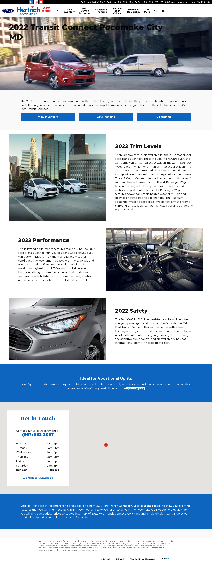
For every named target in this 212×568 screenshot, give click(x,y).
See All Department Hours (38, 477)
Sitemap (105, 559)
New (69, 10)
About (133, 10)
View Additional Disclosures (142, 559)
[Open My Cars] (162, 10)
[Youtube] (41, 2)
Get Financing (106, 116)
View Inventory (48, 116)
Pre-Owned (84, 10)
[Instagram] (36, 2)
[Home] (8, 11)
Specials (101, 10)
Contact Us (164, 116)
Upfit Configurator (135, 388)
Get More (147, 10)
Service (117, 10)
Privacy (119, 559)
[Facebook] (31, 2)
